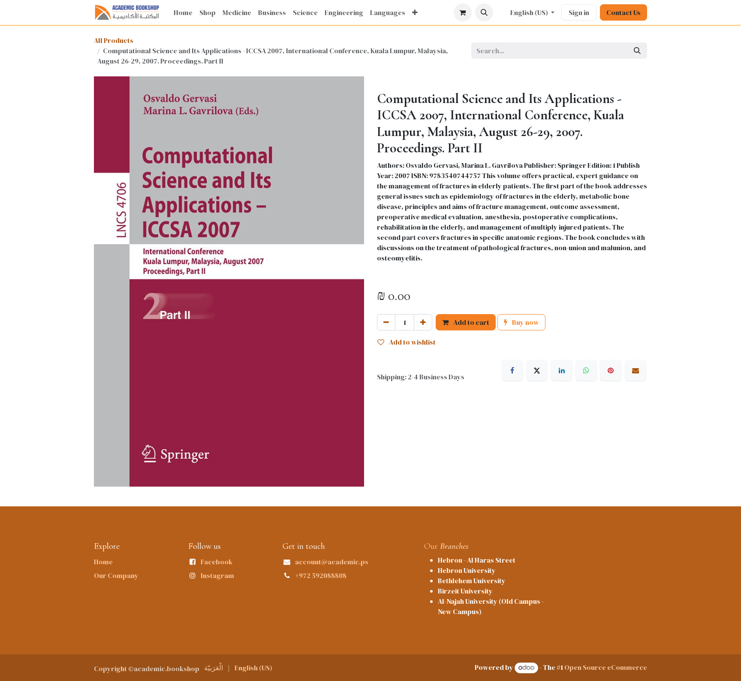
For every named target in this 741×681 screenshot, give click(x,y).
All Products (113, 40)
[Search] (637, 50)
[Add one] (423, 322)
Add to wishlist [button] (412, 342)
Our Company (116, 575)
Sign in (579, 12)
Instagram (217, 575)
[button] (484, 12)
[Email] (635, 370)
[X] (537, 370)
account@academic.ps (331, 561)
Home (103, 561)
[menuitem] (183, 12)
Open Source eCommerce (605, 667)
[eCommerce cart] (463, 12)
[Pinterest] (610, 370)
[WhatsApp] (586, 370)
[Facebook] (512, 370)
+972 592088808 (320, 575)
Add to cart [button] (470, 322)
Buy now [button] (525, 322)
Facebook (216, 561)
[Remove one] (386, 322)
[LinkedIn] (561, 370)
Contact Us (623, 12)
